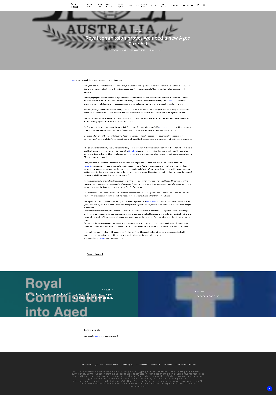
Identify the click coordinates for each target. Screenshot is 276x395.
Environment (141, 364)
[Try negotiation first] (207, 294)
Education (168, 364)
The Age (102, 238)
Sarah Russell (74, 5)
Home (73, 80)
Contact (192, 364)
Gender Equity (127, 364)
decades (172, 101)
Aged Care (138, 31)
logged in (98, 336)
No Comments (155, 50)
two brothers (151, 201)
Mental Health (112, 364)
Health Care (155, 364)
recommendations (166, 127)
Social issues (181, 364)
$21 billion (132, 151)
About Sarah (86, 364)
